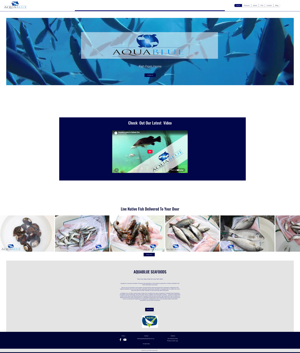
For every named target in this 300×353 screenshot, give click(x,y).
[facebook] (120, 340)
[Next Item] (297, 233)
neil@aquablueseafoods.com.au (145, 338)
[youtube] (125, 340)
